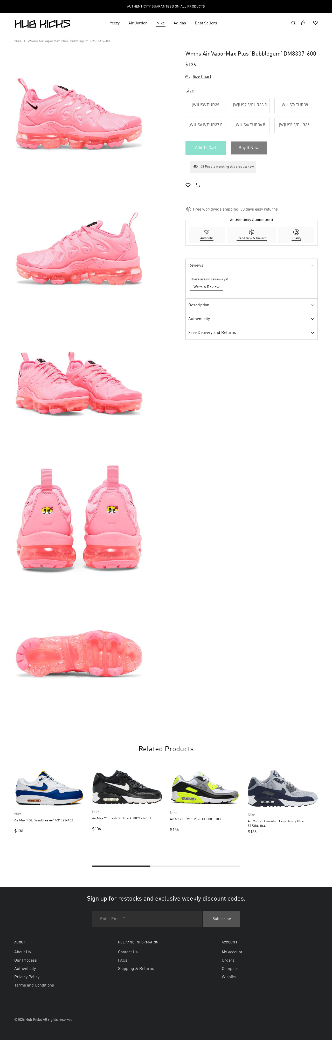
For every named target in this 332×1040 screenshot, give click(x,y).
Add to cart (205, 148)
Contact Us (128, 952)
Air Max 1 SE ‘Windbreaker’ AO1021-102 (43, 820)
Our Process (25, 960)
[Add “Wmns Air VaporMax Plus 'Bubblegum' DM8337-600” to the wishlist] (188, 186)
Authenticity (199, 319)
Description (198, 305)
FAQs (122, 960)
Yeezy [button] (115, 23)
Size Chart (202, 77)
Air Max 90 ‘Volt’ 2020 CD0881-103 (195, 819)
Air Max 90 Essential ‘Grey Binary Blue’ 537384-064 (276, 823)
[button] (205, 105)
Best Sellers (206, 23)
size (190, 91)
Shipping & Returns (136, 969)
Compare (230, 969)
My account (232, 952)
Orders (228, 960)
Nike (18, 41)
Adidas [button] (180, 23)
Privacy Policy (26, 977)
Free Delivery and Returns (212, 333)
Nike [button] (160, 23)
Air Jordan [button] (138, 23)
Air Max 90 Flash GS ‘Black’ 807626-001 (121, 818)
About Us (22, 952)
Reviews (195, 266)
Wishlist (229, 977)
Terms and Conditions (34, 985)
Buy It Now (249, 148)
